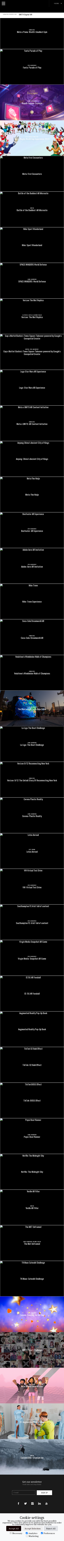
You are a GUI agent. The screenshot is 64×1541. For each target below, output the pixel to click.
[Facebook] (18, 1501)
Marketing (34, 1536)
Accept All (14, 1528)
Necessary (17, 1533)
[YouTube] (46, 1501)
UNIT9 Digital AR (25, 15)
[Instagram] (32, 1501)
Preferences (49, 1533)
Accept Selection (32, 1528)
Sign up (44, 1493)
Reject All (51, 1528)
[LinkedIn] (39, 1501)
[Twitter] (25, 1501)
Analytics (32, 1533)
